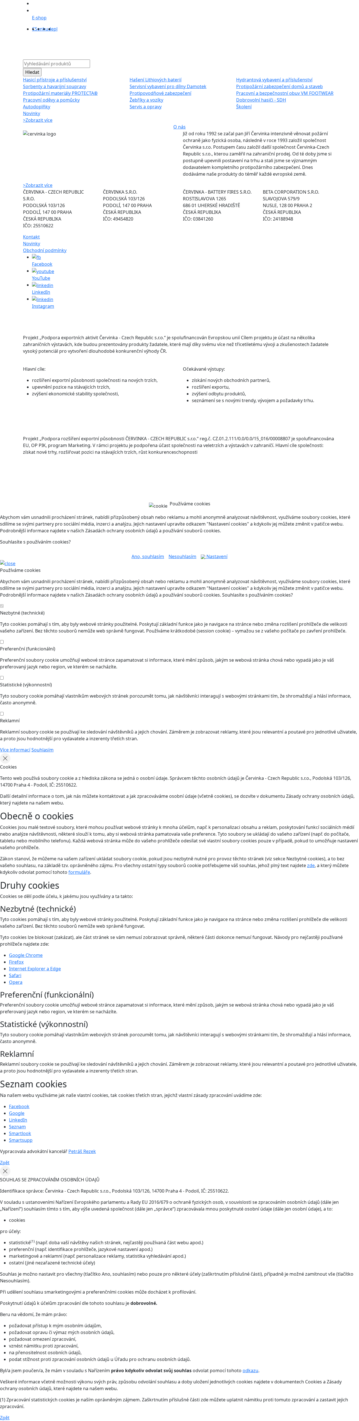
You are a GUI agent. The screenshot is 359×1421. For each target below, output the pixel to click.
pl (55, 29)
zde (311, 865)
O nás (112, 45)
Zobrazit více (37, 120)
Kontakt (228, 45)
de (51, 29)
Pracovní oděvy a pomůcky (51, 100)
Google (16, 1113)
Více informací (15, 750)
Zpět (5, 1162)
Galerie (187, 45)
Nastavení (216, 556)
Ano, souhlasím (148, 556)
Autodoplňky (36, 107)
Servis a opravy (146, 107)
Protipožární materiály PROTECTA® (60, 93)
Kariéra (207, 45)
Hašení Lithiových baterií (155, 80)
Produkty (92, 45)
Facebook (19, 1106)
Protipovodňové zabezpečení (160, 93)
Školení (244, 107)
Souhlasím (42, 750)
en (40, 29)
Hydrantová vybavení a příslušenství (274, 80)
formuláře (79, 872)
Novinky (31, 113)
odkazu (250, 1370)
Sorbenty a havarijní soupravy (54, 86)
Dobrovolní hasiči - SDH (261, 100)
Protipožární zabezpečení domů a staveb (279, 86)
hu (45, 29)
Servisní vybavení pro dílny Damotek (168, 86)
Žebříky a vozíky (146, 100)
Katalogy (166, 45)
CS (34, 29)
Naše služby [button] (136, 45)
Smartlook (20, 1133)
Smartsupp (21, 1140)
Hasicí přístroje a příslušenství (55, 80)
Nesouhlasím (182, 556)
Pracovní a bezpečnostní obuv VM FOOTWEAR (284, 93)
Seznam (17, 1127)
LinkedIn (18, 1120)
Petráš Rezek (82, 1151)
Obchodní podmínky (44, 250)
